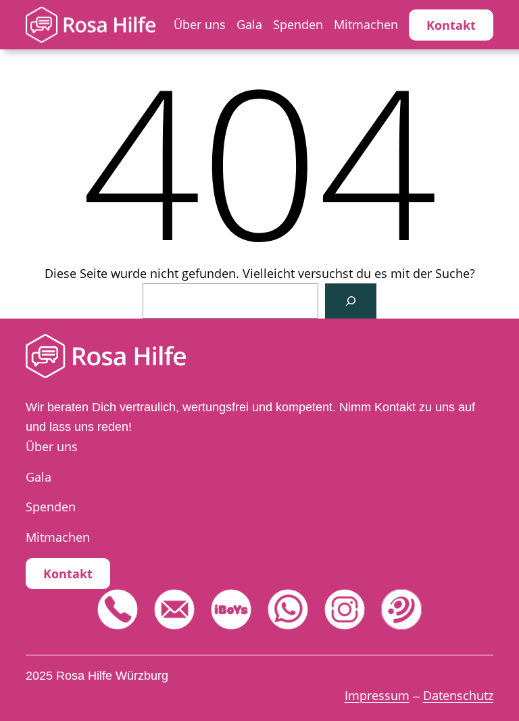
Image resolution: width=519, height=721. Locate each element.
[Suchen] (350, 301)
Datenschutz (458, 695)
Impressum (377, 695)
